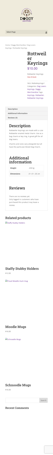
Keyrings (31, 95)
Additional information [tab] (17, 113)
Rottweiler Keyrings (35, 98)
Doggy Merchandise (18, 45)
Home (7, 45)
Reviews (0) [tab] (13, 117)
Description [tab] (13, 109)
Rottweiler (39, 95)
